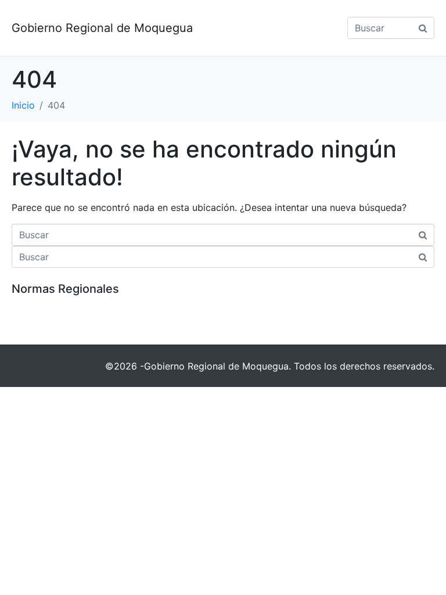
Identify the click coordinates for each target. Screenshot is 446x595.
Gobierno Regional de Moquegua (102, 28)
